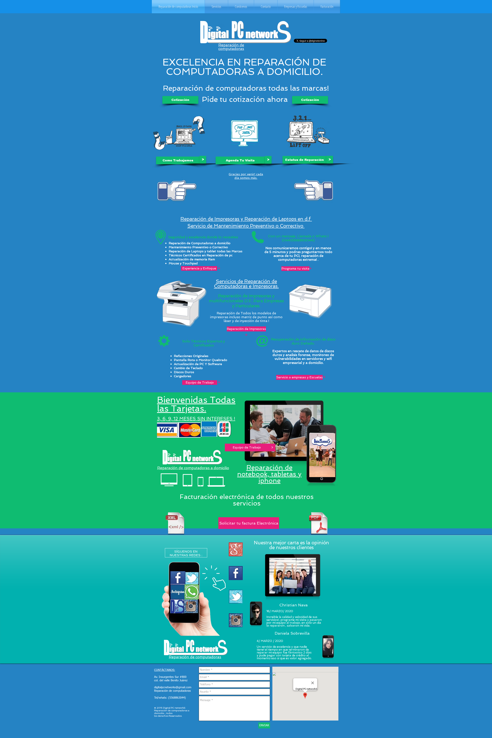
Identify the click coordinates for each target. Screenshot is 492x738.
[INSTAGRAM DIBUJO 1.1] (236, 620)
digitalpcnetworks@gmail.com (172, 687)
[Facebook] (236, 573)
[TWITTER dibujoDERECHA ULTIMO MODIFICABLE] (236, 597)
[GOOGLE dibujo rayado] (236, 549)
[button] (216, 6)
